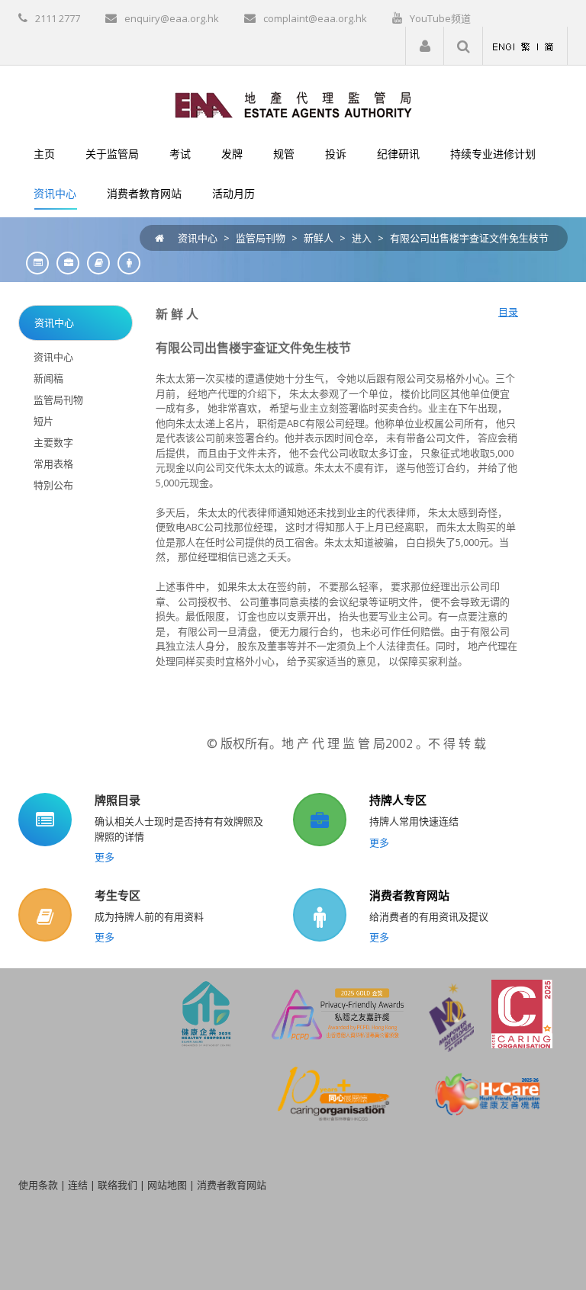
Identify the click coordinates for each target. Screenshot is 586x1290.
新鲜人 (318, 238)
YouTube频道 (440, 18)
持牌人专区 (398, 799)
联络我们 (117, 1185)
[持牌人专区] (64, 262)
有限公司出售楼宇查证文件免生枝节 (469, 238)
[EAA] (293, 104)
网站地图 (167, 1185)
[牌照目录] (33, 262)
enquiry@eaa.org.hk (171, 18)
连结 (78, 1185)
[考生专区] (94, 262)
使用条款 (38, 1185)
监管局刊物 (260, 238)
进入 (362, 238)
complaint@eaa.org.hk (315, 18)
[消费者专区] (125, 262)
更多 (104, 857)
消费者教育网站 (409, 895)
